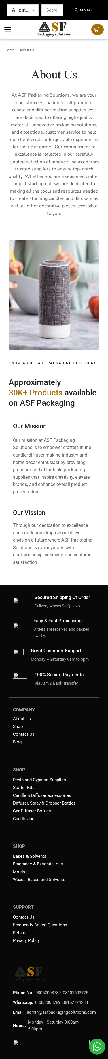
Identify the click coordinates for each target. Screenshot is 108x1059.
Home (9, 50)
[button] (7, 29)
